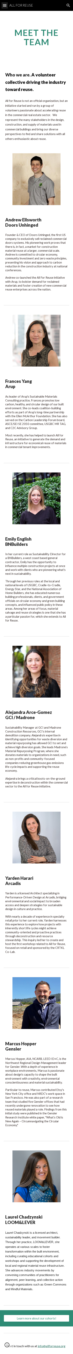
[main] (36, 37)
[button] (4, 5)
